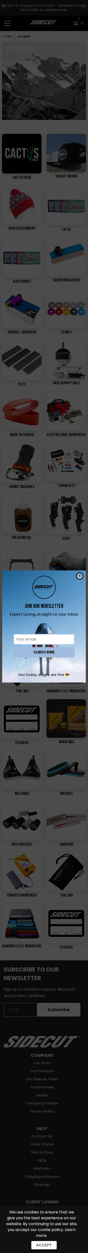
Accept (44, 1245)
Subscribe (44, 652)
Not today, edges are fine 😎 (44, 674)
